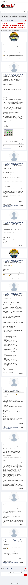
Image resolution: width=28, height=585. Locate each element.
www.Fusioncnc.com (7, 206)
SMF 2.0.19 (9, 579)
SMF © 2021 (13, 579)
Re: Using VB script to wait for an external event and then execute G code (14, 44)
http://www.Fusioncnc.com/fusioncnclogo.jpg (11, 146)
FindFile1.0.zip (7, 139)
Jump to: (6, 572)
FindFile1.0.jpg (7, 136)
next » (25, 18)
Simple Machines (18, 579)
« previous (22, 18)
